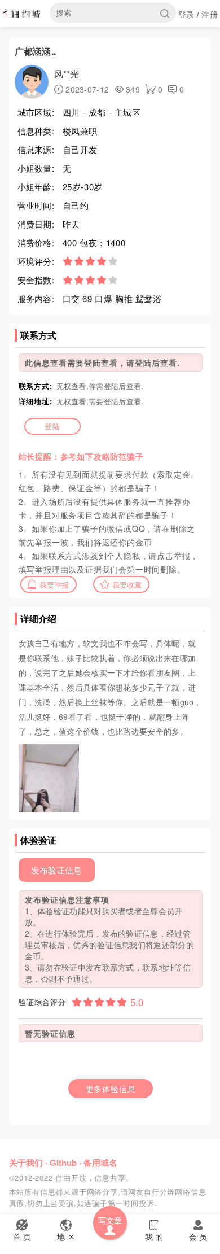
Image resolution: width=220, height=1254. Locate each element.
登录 (186, 14)
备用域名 (100, 1162)
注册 (209, 14)
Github (63, 1162)
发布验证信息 (56, 870)
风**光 (67, 73)
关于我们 (26, 1162)
